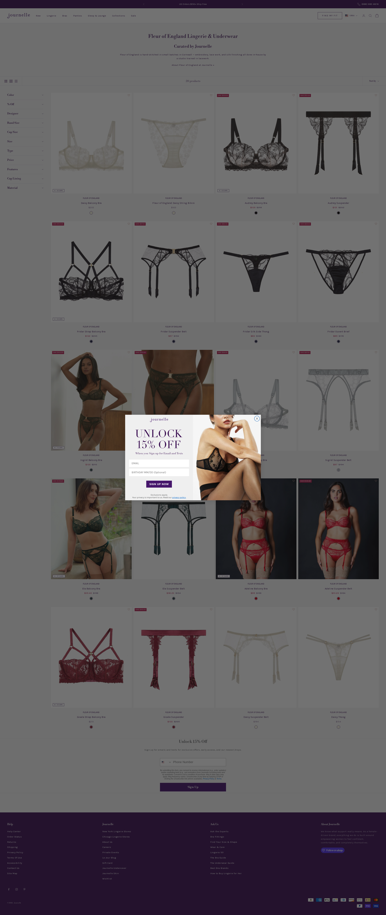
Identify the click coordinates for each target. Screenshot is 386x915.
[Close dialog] (257, 418)
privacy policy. (179, 497)
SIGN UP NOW (159, 484)
